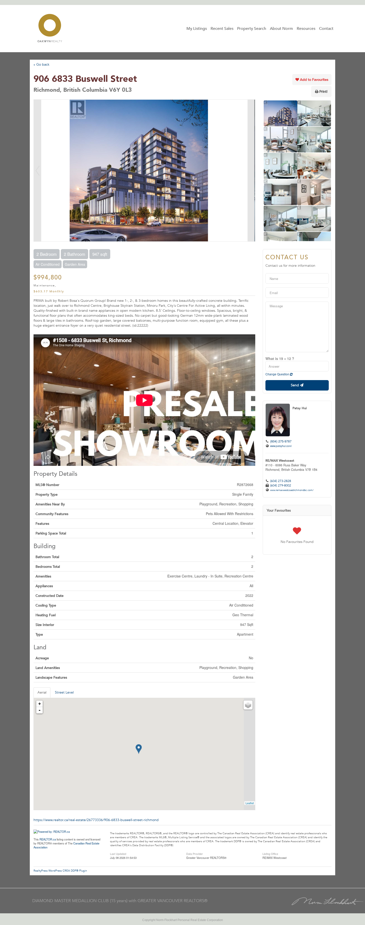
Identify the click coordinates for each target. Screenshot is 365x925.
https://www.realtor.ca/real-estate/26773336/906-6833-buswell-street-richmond (96, 820)
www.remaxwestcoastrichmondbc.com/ (292, 490)
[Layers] (248, 705)
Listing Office (270, 853)
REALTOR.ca (47, 839)
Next (251, 170)
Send (295, 385)
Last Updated (118, 853)
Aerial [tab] (41, 692)
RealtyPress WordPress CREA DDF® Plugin (60, 871)
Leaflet (250, 803)
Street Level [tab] (64, 692)
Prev (37, 170)
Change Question (277, 374)
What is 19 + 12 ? (279, 358)
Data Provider (194, 853)
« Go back (41, 64)
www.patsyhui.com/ (281, 446)
